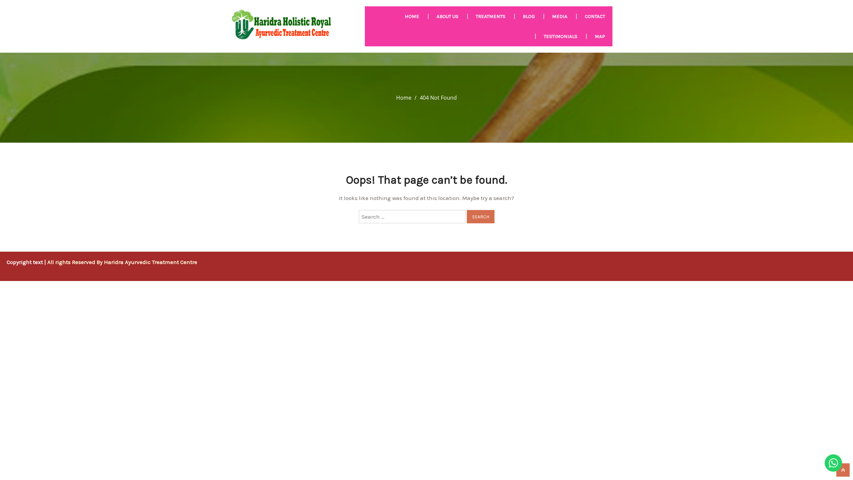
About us (447, 16)
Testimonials (560, 36)
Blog (529, 16)
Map (600, 36)
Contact (595, 16)
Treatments (490, 16)
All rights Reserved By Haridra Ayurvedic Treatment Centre (122, 262)
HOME (412, 16)
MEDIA (559, 16)
